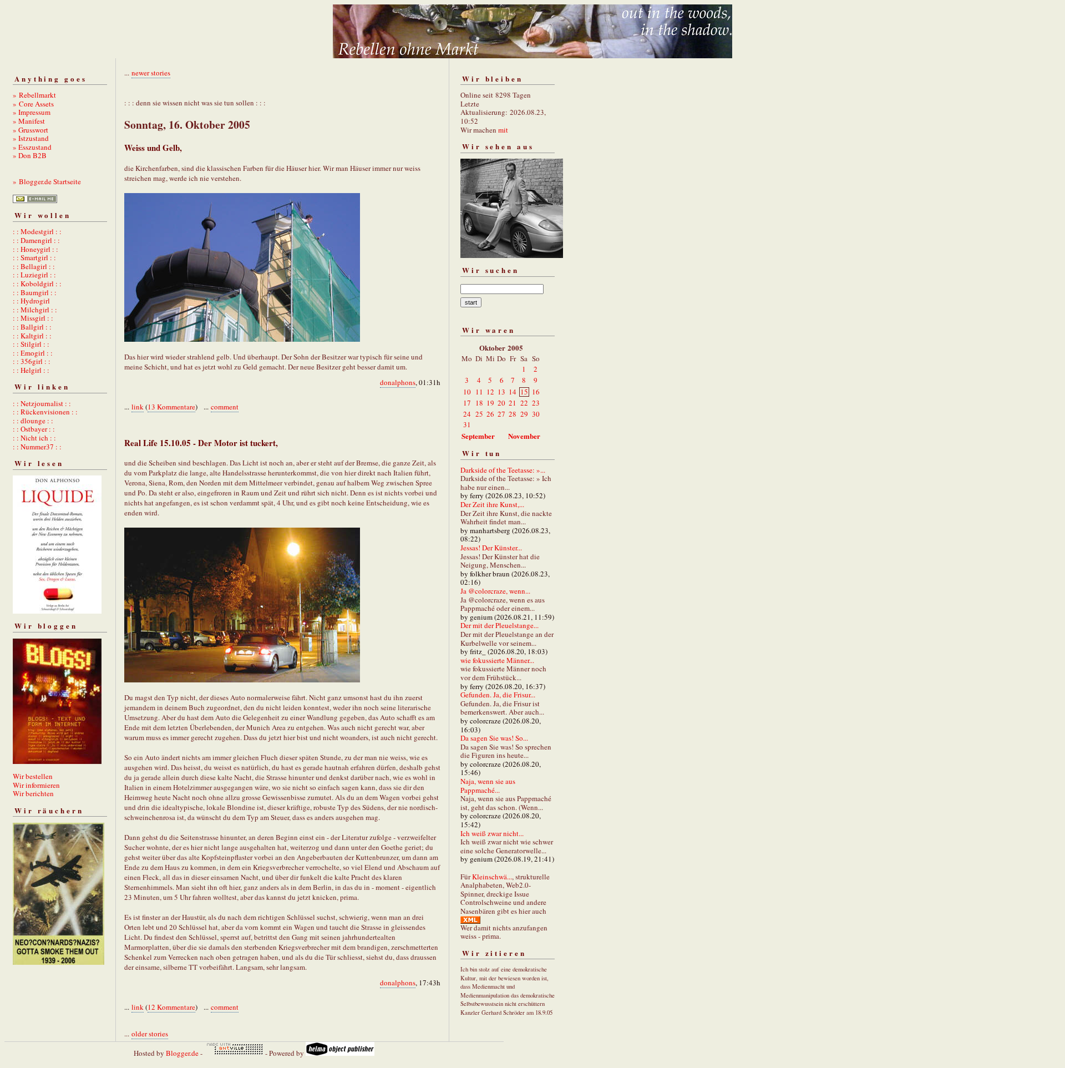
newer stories (150, 73)
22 (524, 403)
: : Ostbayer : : (34, 429)
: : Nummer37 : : (37, 447)
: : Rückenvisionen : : (45, 412)
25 (479, 414)
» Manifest (29, 121)
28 (512, 414)
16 (536, 392)
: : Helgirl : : (31, 370)
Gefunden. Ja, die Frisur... (497, 695)
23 (536, 403)
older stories (149, 1034)
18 (479, 403)
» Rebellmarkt (34, 95)
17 (467, 403)
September (478, 436)
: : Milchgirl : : (35, 310)
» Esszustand (32, 147)
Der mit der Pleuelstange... (499, 625)
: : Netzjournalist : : (42, 403)
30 (536, 414)
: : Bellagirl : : (34, 266)
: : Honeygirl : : (35, 249)
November (524, 436)
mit (503, 130)
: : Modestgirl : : (37, 231)
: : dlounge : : (33, 421)
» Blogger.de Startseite (47, 181)
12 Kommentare (171, 1007)
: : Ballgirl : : (32, 327)
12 (490, 392)
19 (490, 403)
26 (490, 414)
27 (501, 414)
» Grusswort (30, 130)
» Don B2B (30, 155)
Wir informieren (36, 785)
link (137, 407)
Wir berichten (33, 793)
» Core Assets (33, 104)
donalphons (397, 382)
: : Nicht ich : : (34, 438)
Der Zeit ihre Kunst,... (492, 504)
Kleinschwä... (492, 877)
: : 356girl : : (31, 361)
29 (524, 414)
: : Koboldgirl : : (37, 283)
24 (467, 414)
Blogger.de (182, 1053)
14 (512, 392)
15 (524, 392)
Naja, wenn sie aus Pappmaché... (487, 785)
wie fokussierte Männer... (497, 660)
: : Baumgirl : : (35, 292)
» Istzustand (31, 138)
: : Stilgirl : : (31, 344)
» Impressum (31, 112)
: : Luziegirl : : (34, 275)
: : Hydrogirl (31, 301)
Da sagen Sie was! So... (494, 738)
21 (512, 403)
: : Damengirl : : (36, 240)
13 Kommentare (171, 407)
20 (501, 403)
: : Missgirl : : (33, 318)
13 (501, 392)
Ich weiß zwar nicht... (492, 833)
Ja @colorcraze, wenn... (495, 591)
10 (467, 392)
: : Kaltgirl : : (32, 336)
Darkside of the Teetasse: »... (502, 470)
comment (225, 407)
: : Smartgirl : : (34, 257)
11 (479, 392)
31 (467, 424)
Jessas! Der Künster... (491, 548)
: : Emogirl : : (33, 353)
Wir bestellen (33, 776)
